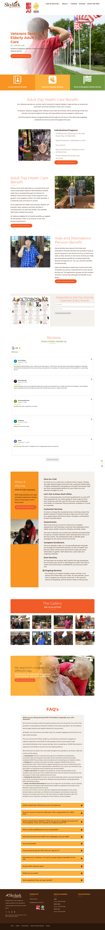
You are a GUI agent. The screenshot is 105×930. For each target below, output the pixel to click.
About (64, 4)
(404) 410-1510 (93, 4)
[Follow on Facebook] (6, 912)
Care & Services (52, 4)
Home (12, 925)
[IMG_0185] (63, 628)
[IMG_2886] (85, 644)
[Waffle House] (20, 628)
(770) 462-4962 (33, 899)
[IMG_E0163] (41, 628)
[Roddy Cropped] (63, 644)
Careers (74, 4)
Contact (82, 4)
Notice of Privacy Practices (37, 925)
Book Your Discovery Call (21, 56)
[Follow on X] (9, 912)
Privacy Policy (24, 925)
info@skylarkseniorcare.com (37, 902)
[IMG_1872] (20, 644)
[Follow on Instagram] (15, 912)
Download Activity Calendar (62, 313)
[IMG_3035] (41, 644)
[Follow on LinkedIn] (12, 912)
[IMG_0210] (85, 628)
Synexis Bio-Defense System (34, 790)
